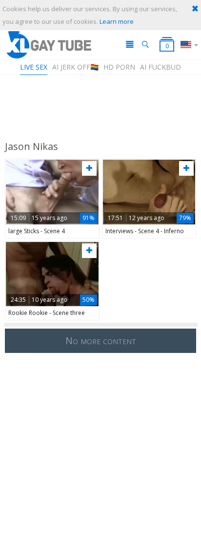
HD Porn (119, 67)
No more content (100, 340)
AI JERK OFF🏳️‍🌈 (75, 67)
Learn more (117, 21)
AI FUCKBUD (160, 67)
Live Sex (33, 67)
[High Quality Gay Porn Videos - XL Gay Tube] (48, 44)
